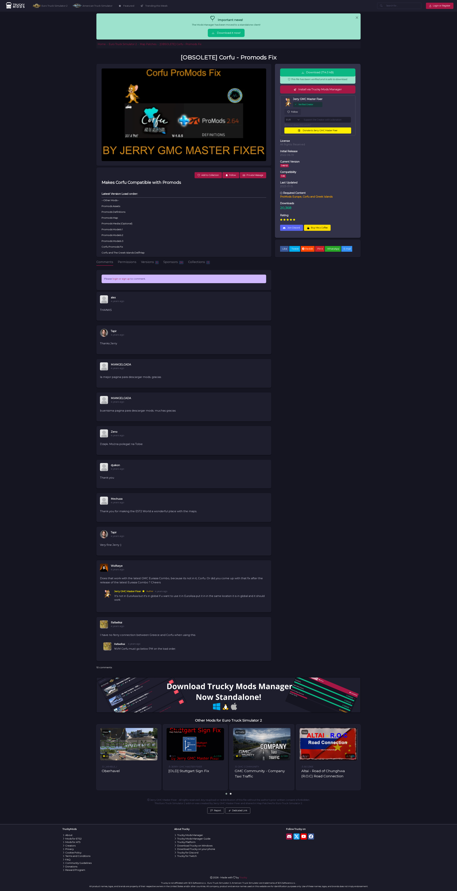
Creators (70, 845)
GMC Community (248, 766)
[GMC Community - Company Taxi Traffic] (262, 744)
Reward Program (75, 869)
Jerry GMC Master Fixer (127, 591)
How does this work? (299, 125)
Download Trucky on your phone (196, 849)
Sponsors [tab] (172, 262)
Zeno (114, 431)
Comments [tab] (104, 262)
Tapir (114, 331)
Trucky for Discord (187, 852)
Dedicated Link (239, 810)
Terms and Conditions (77, 856)
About (68, 835)
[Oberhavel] (129, 744)
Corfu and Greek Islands (318, 196)
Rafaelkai (116, 622)
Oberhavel (111, 771)
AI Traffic (240, 732)
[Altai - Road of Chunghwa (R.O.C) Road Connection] (328, 744)
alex (113, 297)
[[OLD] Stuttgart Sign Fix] (195, 744)
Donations (71, 866)
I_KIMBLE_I (110, 766)
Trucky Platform (186, 842)
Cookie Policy (73, 852)
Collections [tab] (198, 262)
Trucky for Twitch (187, 856)
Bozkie (308, 766)
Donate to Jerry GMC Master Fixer (320, 130)
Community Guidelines (78, 863)
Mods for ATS (73, 842)
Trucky (243, 877)
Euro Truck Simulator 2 (123, 44)
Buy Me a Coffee (319, 227)
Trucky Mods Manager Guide (193, 838)
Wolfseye (117, 565)
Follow (294, 111)
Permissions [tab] (127, 262)
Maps (105, 732)
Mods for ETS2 (73, 838)
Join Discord (293, 227)
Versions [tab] (149, 262)
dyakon (115, 465)
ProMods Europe (291, 196)
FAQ (68, 859)
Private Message (255, 175)
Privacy (69, 849)
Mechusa (116, 498)
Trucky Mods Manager (190, 835)
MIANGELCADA (121, 364)
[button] (226, 794)
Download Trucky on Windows (194, 845)
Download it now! (228, 33)
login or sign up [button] (121, 278)
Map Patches (148, 44)
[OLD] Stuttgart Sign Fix (188, 771)
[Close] (356, 18)
